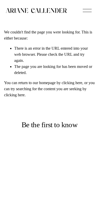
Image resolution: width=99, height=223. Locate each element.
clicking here (72, 83)
